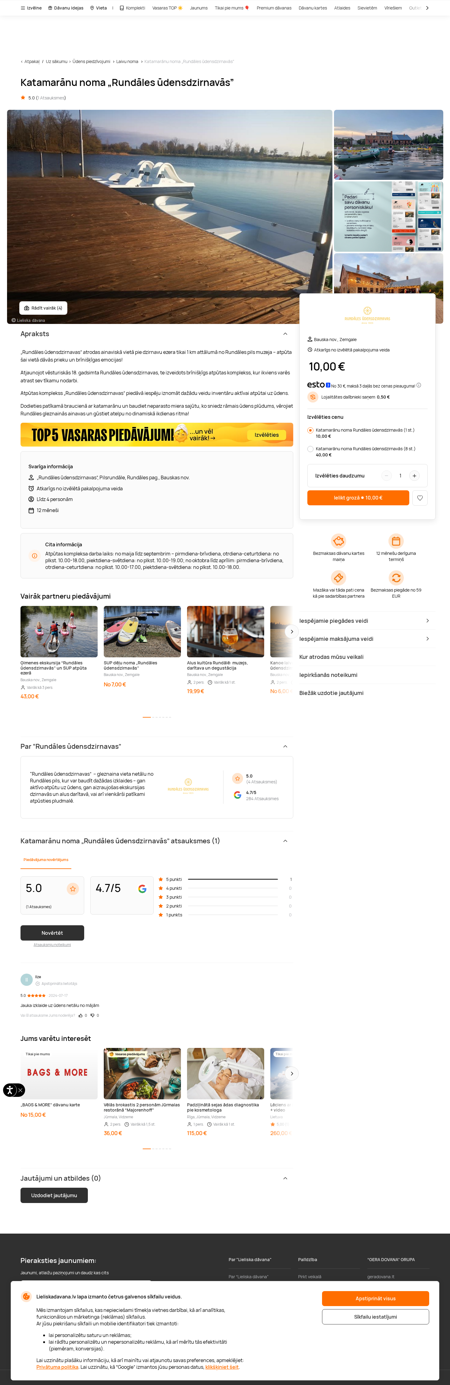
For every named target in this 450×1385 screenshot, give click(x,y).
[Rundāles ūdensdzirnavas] (367, 317)
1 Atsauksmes (51, 98)
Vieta (101, 8)
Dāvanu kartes (313, 8)
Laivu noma (127, 61)
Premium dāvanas (274, 8)
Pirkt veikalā (309, 1276)
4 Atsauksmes (262, 782)
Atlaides (342, 8)
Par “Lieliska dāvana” (248, 1276)
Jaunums (199, 8)
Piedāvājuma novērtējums (46, 859)
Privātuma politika (57, 1367)
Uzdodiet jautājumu (54, 1195)
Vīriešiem (393, 8)
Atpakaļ (31, 61)
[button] (292, 632)
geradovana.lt (381, 1276)
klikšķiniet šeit (222, 1367)
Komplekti (135, 8)
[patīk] (420, 498)
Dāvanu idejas (69, 8)
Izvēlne (34, 8)
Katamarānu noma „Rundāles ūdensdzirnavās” (189, 61)
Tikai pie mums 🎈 (232, 8)
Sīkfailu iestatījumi (375, 1316)
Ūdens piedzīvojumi (91, 61)
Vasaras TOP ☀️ (167, 8)
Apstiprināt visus (376, 1298)
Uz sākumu (56, 61)
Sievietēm (367, 8)
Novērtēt (52, 933)
